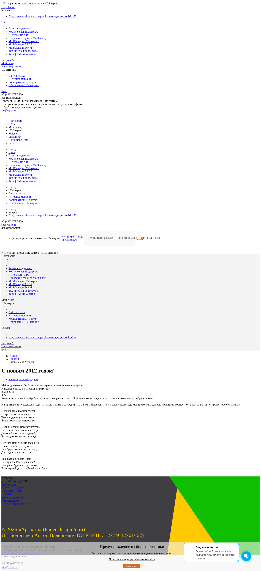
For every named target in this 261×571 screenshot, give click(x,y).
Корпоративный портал (23, 82)
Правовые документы (14, 503)
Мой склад (7, 63)
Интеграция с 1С (19, 34)
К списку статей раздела (23, 379)
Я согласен (132, 566)
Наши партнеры (11, 66)
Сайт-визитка (17, 75)
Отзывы (127, 238)
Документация (10, 500)
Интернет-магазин (20, 78)
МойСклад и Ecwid (20, 47)
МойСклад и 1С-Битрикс (24, 41)
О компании (101, 238)
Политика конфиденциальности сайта (132, 559)
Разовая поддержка (20, 28)
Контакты (150, 238)
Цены (4, 22)
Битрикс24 (7, 60)
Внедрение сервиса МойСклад (27, 38)
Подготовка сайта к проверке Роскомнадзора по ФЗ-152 (42, 16)
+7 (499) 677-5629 (72, 236)
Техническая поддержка (23, 50)
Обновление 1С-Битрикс (24, 85)
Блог (4, 91)
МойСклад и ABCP (20, 44)
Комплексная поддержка (23, 31)
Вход (140, 238)
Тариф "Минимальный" (23, 54)
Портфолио (8, 7)
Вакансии (7, 493)
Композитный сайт (13, 497)
